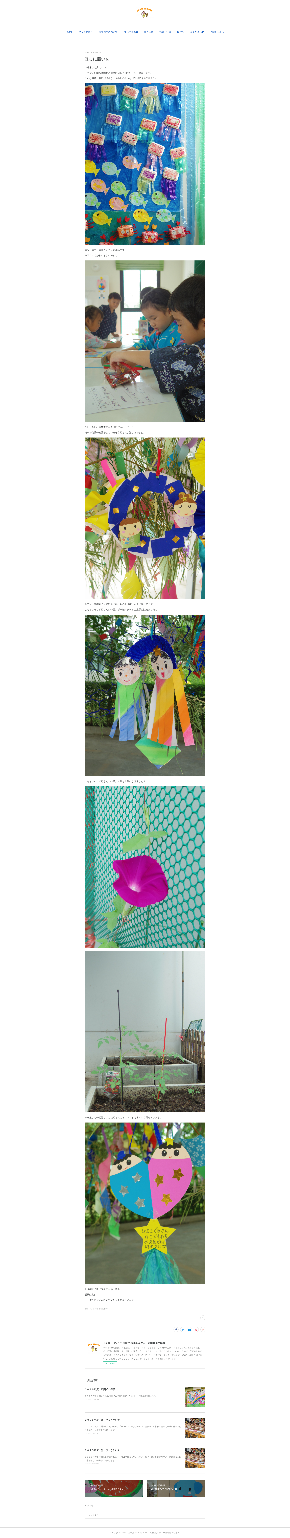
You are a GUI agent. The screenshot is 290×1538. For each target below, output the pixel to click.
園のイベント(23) (91, 1308)
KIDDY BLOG (131, 32)
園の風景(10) (103, 1308)
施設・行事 (165, 32)
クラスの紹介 (86, 32)
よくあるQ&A (197, 32)
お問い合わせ (217, 32)
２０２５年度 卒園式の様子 (100, 1389)
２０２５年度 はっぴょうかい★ (102, 1419)
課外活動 (148, 32)
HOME (69, 32)
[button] (69, 32)
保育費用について (108, 32)
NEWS (180, 32)
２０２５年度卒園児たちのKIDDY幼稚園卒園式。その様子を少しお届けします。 (121, 1395)
